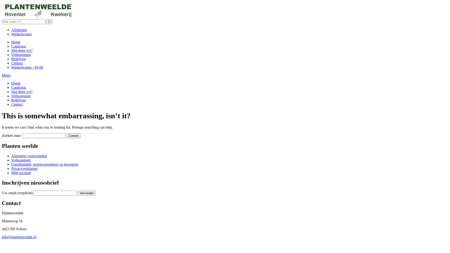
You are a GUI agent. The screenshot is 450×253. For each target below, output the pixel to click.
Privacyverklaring (24, 169)
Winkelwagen (21, 34)
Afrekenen (19, 30)
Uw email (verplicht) (17, 193)
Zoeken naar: (11, 136)
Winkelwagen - (27, 67)
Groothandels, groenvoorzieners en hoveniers (44, 164)
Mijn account (21, 173)
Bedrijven (18, 59)
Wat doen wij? (22, 50)
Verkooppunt (20, 55)
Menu (6, 75)
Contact (17, 63)
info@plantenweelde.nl (19, 237)
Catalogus (18, 46)
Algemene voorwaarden (29, 156)
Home (15, 42)
